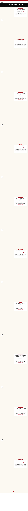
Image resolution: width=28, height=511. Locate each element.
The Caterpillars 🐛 (22, 39)
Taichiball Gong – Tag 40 (20, 93)
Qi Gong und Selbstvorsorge (20, 303)
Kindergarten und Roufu (20, 460)
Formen (7, 496)
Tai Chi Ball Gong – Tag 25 (20, 198)
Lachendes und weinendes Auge (20, 408)
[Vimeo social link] (16, 505)
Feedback (6, 500)
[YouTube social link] (15, 505)
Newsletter (21, 500)
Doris (21, 11)
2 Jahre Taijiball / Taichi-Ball (20, 9)
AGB (20, 496)
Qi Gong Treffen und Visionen (20, 145)
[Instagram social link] (13, 505)
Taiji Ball (22, 8)
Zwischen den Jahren (20, 40)
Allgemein (19, 8)
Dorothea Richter (21, 42)
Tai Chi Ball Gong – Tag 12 (20, 250)
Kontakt (21, 501)
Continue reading (20, 99)
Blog (7, 501)
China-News (21, 459)
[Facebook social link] (11, 505)
